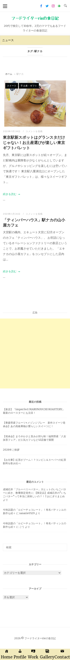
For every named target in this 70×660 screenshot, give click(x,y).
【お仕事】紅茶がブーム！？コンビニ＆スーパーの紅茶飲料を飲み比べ (34, 461)
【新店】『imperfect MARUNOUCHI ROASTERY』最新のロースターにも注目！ (34, 411)
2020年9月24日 (12, 131)
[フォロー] (41, 5)
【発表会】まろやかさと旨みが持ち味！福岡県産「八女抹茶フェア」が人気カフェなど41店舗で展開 (34, 438)
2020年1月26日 (12, 213)
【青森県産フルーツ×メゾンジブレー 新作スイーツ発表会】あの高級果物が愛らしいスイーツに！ (34, 424)
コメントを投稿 (34, 131)
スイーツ (11, 85)
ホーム (8, 73)
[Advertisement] (35, 353)
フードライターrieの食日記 (35, 18)
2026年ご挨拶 (11, 449)
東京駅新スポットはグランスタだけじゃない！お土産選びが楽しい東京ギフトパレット (34, 142)
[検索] (62, 545)
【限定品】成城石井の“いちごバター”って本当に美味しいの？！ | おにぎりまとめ (34, 494)
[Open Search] (65, 6)
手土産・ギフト (29, 85)
